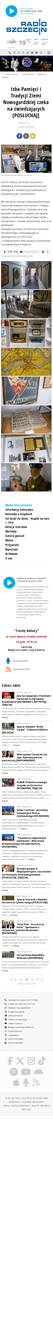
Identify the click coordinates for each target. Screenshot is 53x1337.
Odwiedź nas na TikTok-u (27, 53)
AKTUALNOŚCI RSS (21, 669)
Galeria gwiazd (14, 536)
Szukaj (41, 53)
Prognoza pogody (16, 1011)
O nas (8, 558)
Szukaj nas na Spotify (32, 53)
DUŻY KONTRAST (15, 1043)
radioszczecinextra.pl (17, 1019)
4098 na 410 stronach (26, 984)
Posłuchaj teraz (15, 1031)
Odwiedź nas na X (19, 53)
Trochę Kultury (28, 74)
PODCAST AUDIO (20, 660)
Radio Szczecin (12, 74)
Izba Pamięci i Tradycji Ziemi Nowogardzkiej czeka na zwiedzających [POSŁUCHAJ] (26, 102)
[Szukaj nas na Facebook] (10, 1057)
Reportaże (11, 549)
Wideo (9, 540)
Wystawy (11, 531)
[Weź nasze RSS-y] (36, 1079)
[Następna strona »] (41, 979)
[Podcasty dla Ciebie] (26, 1079)
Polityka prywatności (21, 1105)
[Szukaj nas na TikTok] (42, 1057)
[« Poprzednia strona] (11, 979)
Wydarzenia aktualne (18, 505)
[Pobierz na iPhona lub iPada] (16, 1079)
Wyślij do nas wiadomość (36, 53)
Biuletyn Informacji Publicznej (21, 1027)
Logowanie (13, 1035)
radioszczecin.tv (15, 1023)
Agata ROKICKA (26, 126)
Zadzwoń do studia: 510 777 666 (23, 1000)
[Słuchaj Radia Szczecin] (11, 11)
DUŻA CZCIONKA (15, 1039)
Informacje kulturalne (19, 510)
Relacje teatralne (16, 527)
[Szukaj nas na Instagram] (31, 1057)
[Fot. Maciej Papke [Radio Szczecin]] (26, 159)
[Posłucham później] (31, 256)
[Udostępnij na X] (26, 136)
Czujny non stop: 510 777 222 (21, 1004)
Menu (49, 53)
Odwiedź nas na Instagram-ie (23, 53)
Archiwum (11, 554)
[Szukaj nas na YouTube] (25, 1068)
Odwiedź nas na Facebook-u (14, 53)
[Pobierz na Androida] (38, 1068)
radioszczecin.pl (15, 1015)
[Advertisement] (26, 1146)
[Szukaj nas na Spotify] (14, 1068)
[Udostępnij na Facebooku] (19, 136)
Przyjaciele (12, 545)
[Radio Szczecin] (26, 27)
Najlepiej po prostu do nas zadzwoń (10, 53)
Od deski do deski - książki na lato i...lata (27, 520)
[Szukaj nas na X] (20, 1057)
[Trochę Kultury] (26, 63)
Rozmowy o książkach (18, 514)
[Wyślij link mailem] (33, 136)
